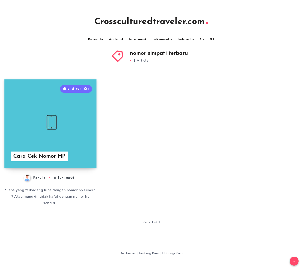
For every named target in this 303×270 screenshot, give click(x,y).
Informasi (137, 39)
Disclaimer (128, 253)
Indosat (184, 39)
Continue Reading (75, 155)
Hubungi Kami (172, 253)
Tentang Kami (150, 253)
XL (212, 39)
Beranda (95, 39)
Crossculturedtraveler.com (149, 22)
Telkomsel (160, 39)
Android (116, 39)
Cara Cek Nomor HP (39, 156)
